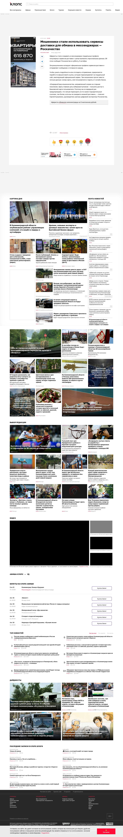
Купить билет (101, 628)
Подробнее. (45, 833)
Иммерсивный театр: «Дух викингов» (35, 650)
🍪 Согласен (106, 831)
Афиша (27, 10)
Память (108, 10)
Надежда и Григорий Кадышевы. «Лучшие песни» (39, 662)
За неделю (101, 673)
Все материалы (15, 10)
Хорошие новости (74, 10)
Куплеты (98, 10)
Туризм (61, 10)
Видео (117, 10)
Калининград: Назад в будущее (33, 627)
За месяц (110, 673)
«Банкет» (25, 638)
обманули (62, 102)
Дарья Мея (58, 52)
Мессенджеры (64, 132)
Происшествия (40, 10)
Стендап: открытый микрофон (32, 656)
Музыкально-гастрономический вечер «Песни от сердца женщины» (46, 644)
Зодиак (88, 10)
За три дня (92, 673)
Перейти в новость (84, 566)
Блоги (52, 10)
